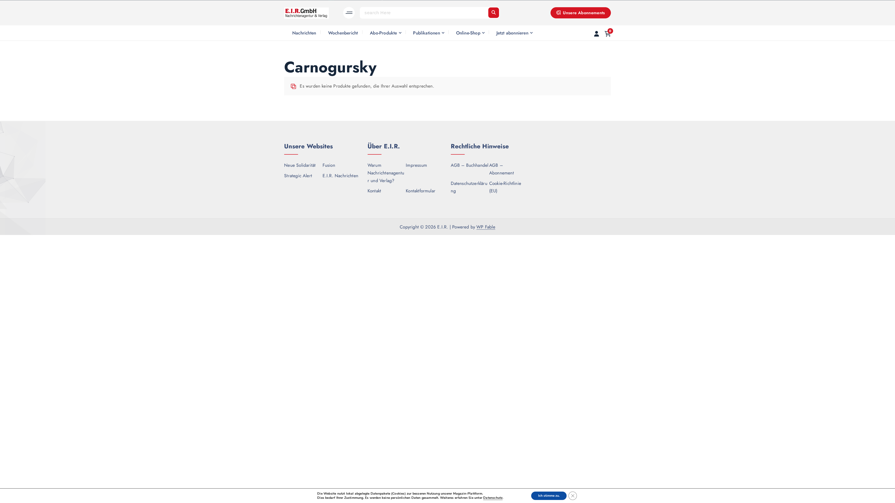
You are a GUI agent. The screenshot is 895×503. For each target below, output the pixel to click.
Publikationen (426, 33)
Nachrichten (304, 33)
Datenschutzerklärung (469, 187)
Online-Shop (468, 33)
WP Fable (485, 227)
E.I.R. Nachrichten (340, 175)
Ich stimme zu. (549, 495)
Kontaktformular (420, 190)
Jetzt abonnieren (512, 33)
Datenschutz (493, 498)
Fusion (329, 165)
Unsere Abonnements (583, 13)
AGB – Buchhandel (469, 165)
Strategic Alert (298, 175)
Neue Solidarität (300, 165)
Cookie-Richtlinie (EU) (505, 187)
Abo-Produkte (383, 33)
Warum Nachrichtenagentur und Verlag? (386, 173)
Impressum (416, 165)
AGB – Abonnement (501, 169)
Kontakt (374, 190)
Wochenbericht (343, 33)
